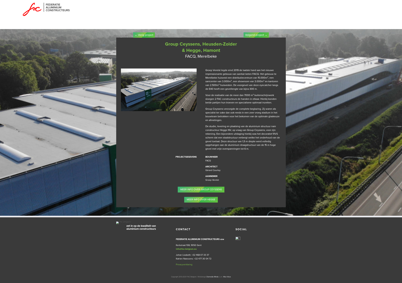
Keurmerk (61, 25)
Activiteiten (104, 25)
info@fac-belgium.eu (186, 249)
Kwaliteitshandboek (82, 25)
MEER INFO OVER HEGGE (201, 199)
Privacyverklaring (184, 264)
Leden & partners (42, 25)
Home (25, 25)
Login (180, 25)
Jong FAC (144, 25)
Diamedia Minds (212, 277)
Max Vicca (227, 277)
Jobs (155, 25)
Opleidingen (125, 25)
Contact (169, 25)
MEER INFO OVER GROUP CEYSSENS (201, 189)
